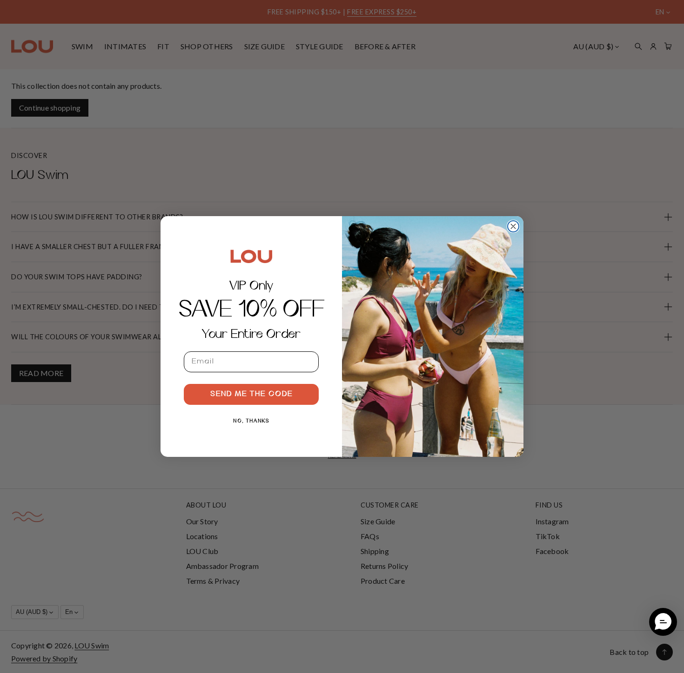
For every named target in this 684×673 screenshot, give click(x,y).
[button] (663, 622)
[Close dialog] (513, 226)
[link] (251, 256)
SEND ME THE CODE (251, 394)
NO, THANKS (251, 421)
